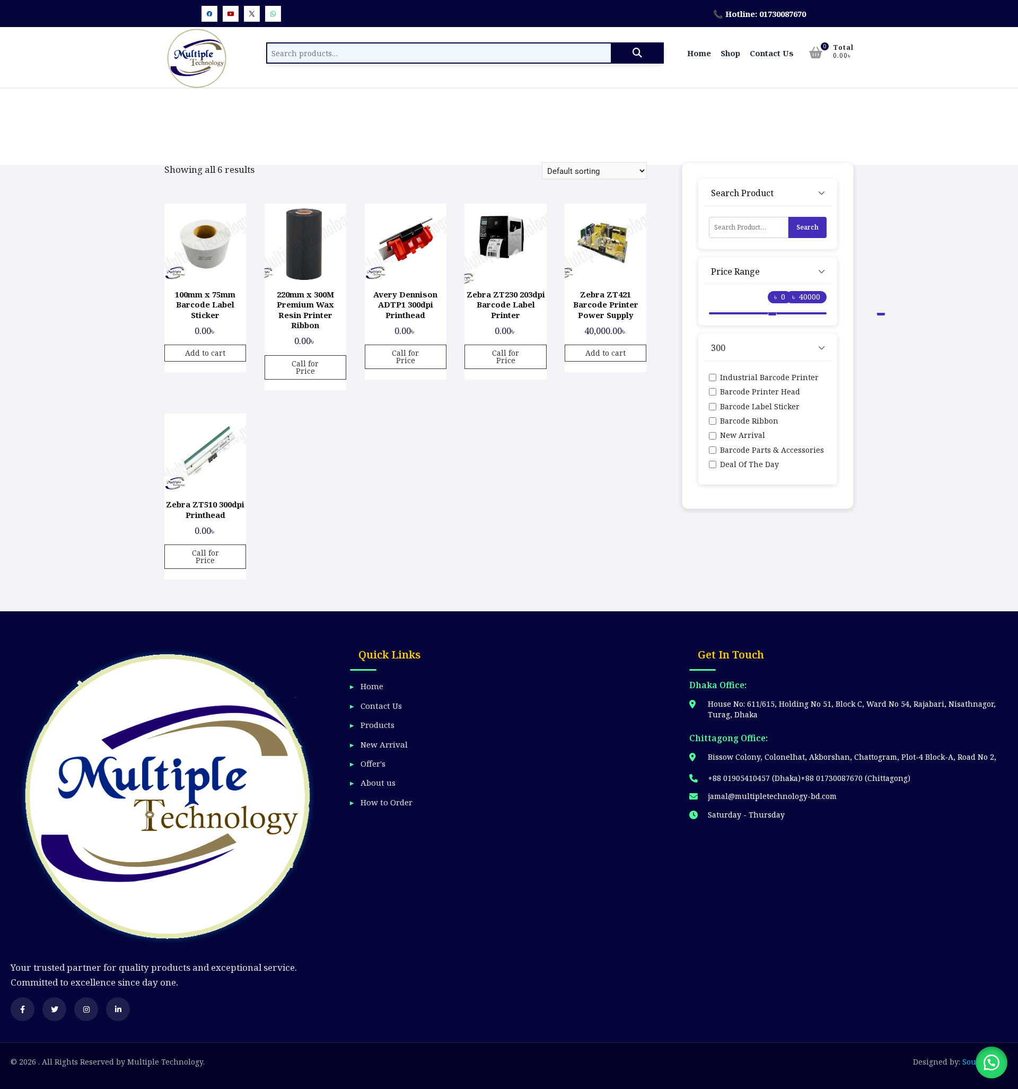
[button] (991, 1062)
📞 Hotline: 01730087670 (759, 13)
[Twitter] (252, 14)
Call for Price (305, 367)
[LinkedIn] (118, 1009)
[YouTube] (231, 14)
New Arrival (384, 744)
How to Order (387, 802)
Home (699, 53)
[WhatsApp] (273, 14)
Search (637, 53)
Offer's (373, 763)
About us (378, 782)
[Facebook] (209, 14)
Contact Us (772, 53)
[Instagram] (86, 1009)
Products (377, 724)
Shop (730, 53)
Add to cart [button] (205, 353)
